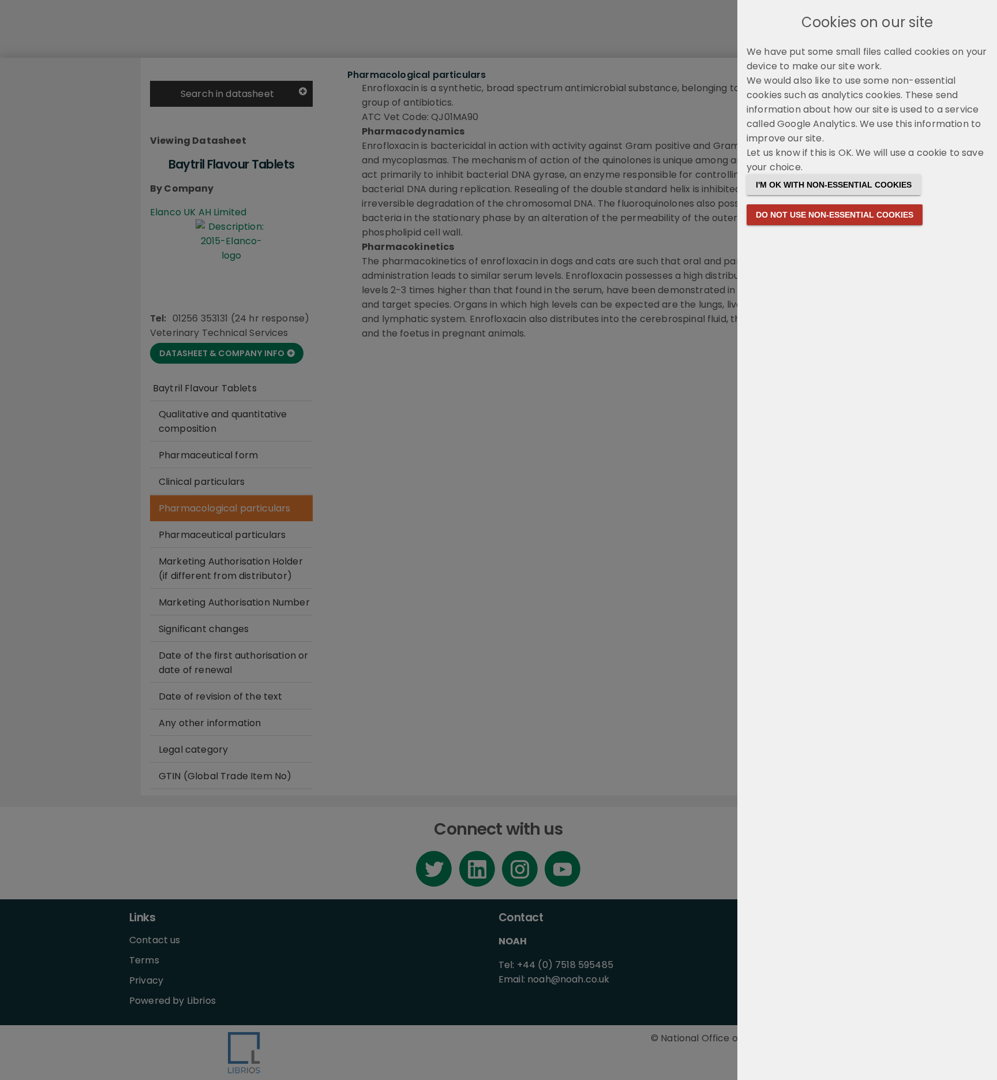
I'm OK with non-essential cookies (834, 184)
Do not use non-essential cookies (834, 214)
